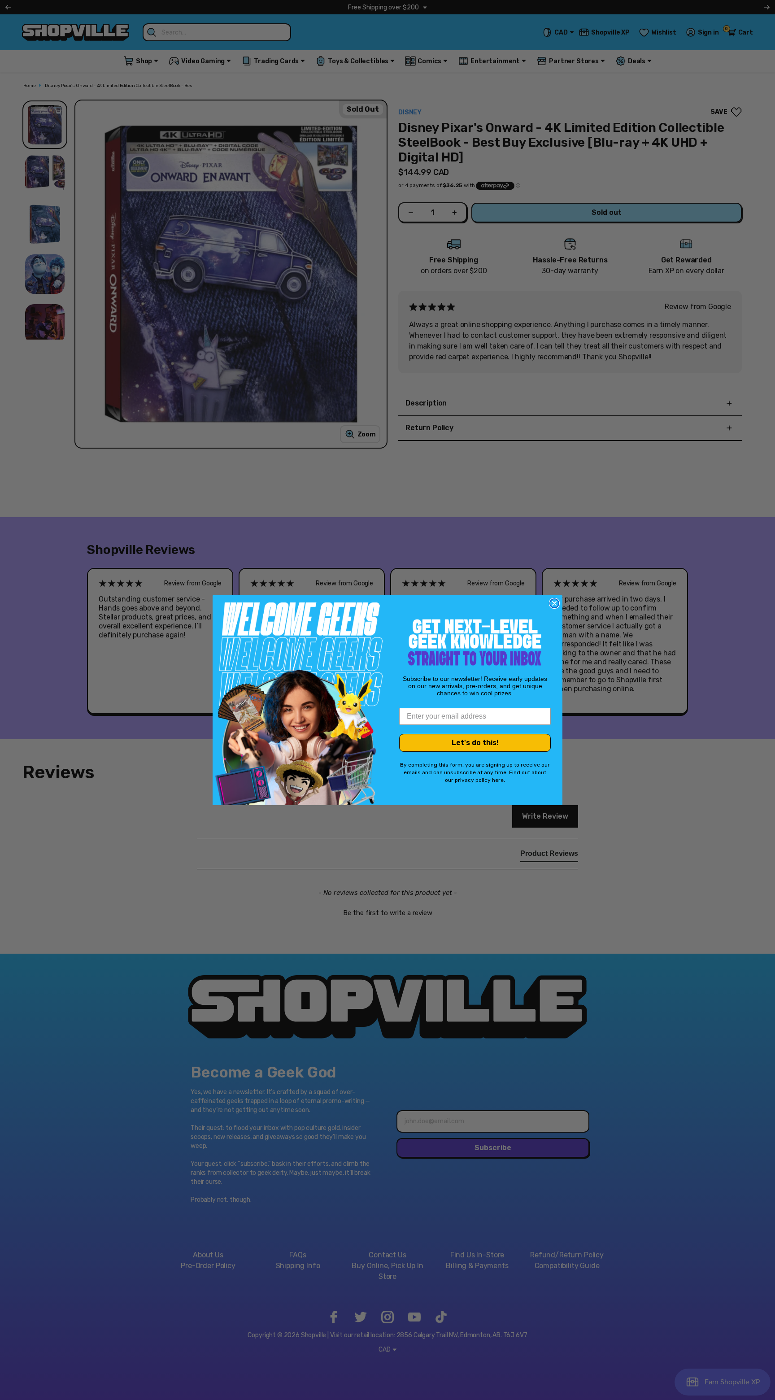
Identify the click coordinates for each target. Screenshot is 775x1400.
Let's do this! (475, 742)
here (498, 780)
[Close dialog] (554, 603)
